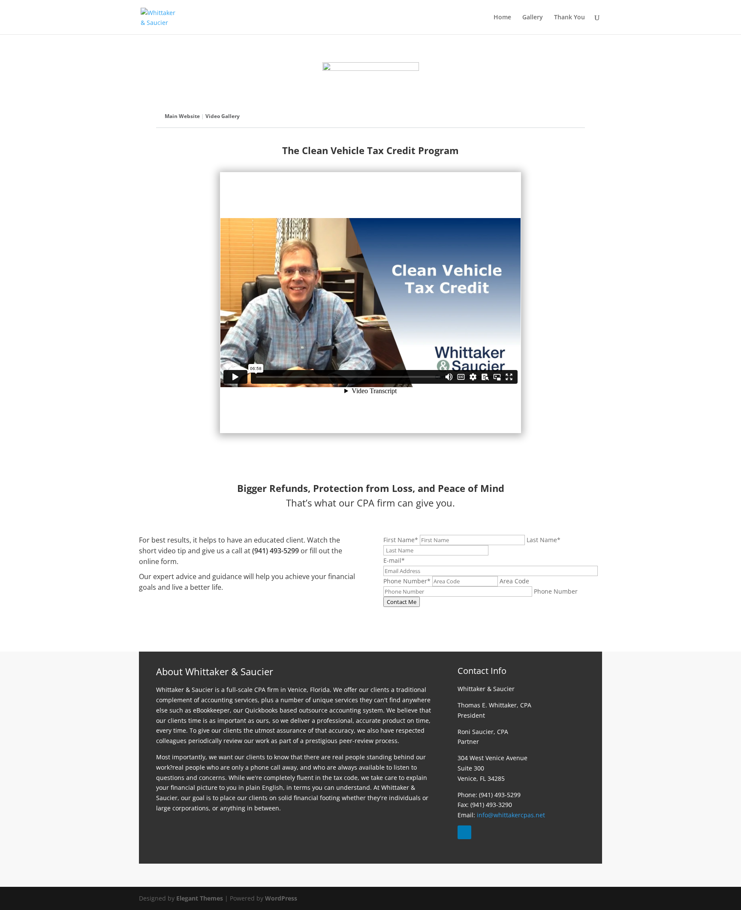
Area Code (514, 581)
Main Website (182, 116)
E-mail (394, 560)
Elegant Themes (199, 898)
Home (502, 17)
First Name (400, 540)
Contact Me (401, 602)
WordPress (281, 898)
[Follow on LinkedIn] (464, 832)
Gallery (532, 17)
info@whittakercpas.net (511, 815)
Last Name (543, 540)
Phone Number (407, 581)
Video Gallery (222, 116)
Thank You (569, 17)
